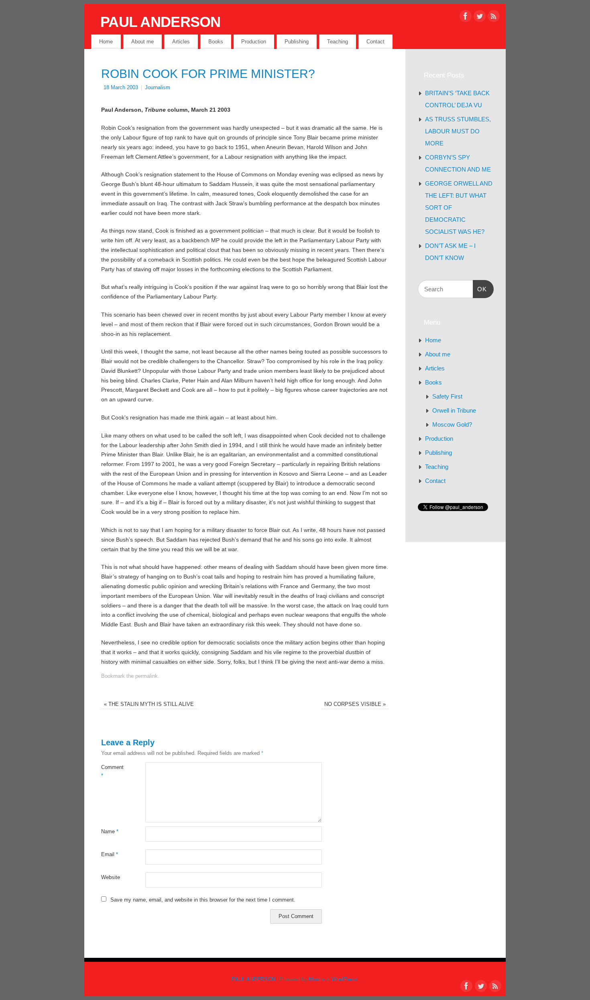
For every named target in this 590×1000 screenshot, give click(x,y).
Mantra (317, 979)
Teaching (337, 42)
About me (142, 42)
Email (109, 854)
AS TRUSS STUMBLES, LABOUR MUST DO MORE (458, 131)
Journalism (157, 87)
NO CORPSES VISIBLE (355, 704)
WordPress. (345, 979)
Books (215, 42)
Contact (375, 42)
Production (253, 42)
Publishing (297, 42)
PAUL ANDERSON (160, 22)
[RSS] (494, 17)
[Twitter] (480, 17)
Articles (181, 42)
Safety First (447, 396)
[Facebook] (466, 17)
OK (480, 288)
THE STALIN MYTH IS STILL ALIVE (149, 704)
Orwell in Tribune (454, 410)
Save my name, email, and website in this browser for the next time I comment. (202, 900)
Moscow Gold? (452, 424)
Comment (112, 772)
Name (109, 831)
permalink (146, 676)
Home (106, 42)
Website (110, 877)
